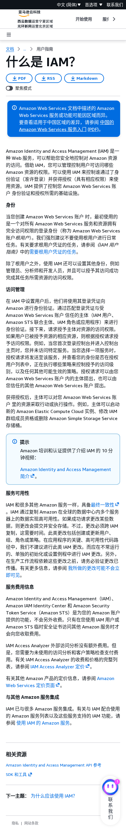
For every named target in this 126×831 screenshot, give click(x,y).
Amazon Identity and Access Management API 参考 (53, 764)
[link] (45, 49)
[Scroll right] (113, 19)
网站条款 (31, 823)
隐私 (15, 823)
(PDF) (93, 129)
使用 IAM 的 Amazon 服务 (43, 723)
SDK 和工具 (16, 774)
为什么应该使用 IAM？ (54, 796)
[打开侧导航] (9, 34)
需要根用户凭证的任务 (52, 252)
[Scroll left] (71, 19)
